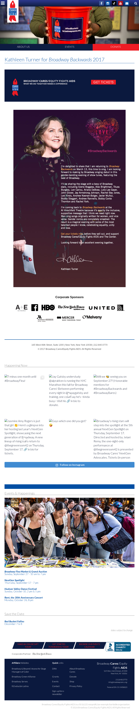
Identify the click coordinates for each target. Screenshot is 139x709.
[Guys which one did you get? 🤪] (69, 439)
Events (69, 46)
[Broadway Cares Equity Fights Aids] (12, 11)
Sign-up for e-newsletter (58, 692)
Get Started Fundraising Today (59, 645)
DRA (54, 668)
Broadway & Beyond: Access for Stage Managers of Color (29, 670)
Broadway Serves (20, 681)
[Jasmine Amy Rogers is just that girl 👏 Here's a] (25, 439)
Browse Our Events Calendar (89, 645)
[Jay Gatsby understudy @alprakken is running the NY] (69, 395)
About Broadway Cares (77, 670)
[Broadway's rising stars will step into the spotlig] (114, 439)
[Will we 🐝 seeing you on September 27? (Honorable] (114, 395)
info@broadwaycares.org (117, 682)
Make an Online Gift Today (28, 645)
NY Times (42, 654)
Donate (116, 46)
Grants (55, 676)
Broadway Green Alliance (23, 676)
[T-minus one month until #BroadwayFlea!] (25, 395)
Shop (72, 681)
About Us (23, 46)
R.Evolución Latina (20, 686)
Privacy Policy (76, 686)
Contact (56, 686)
